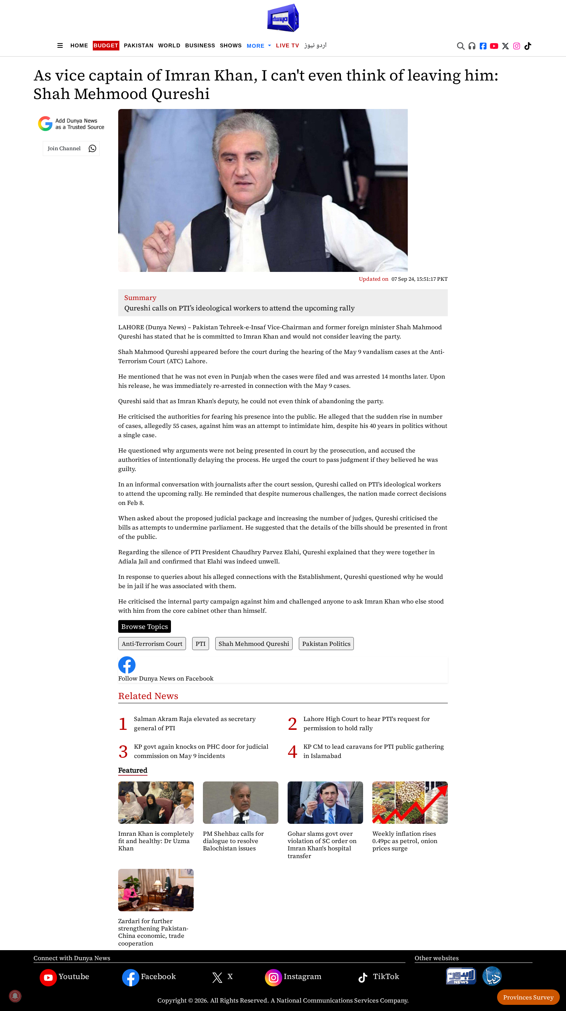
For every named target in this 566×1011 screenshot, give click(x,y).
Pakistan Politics (326, 643)
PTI (201, 643)
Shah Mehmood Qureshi (254, 643)
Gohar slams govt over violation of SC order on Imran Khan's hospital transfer (322, 844)
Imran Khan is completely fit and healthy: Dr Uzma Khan (156, 840)
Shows (231, 45)
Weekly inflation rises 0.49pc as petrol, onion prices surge (404, 840)
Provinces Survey (528, 997)
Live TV (287, 45)
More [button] (256, 46)
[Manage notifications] (15, 996)
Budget (106, 45)
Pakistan (139, 45)
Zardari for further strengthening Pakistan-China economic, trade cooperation (153, 932)
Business (200, 45)
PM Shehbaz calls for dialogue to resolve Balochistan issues (233, 840)
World (169, 45)
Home (79, 45)
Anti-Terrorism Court (152, 643)
